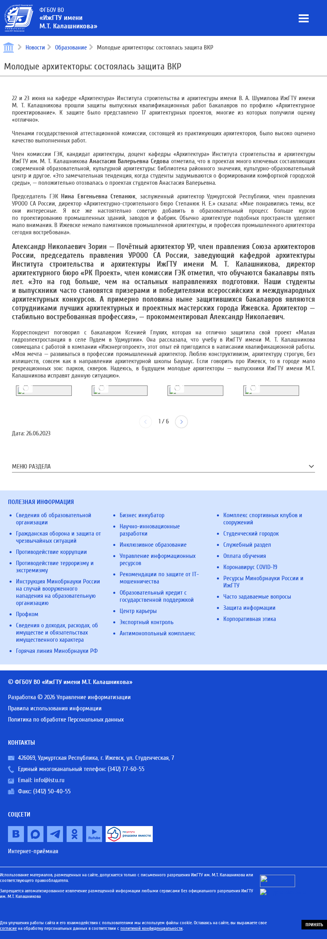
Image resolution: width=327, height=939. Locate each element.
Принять (314, 924)
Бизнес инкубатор (142, 515)
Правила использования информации (55, 708)
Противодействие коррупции (51, 551)
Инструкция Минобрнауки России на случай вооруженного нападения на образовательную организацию (58, 592)
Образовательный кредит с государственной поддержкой (157, 596)
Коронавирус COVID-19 (250, 567)
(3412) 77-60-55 (126, 769)
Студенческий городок (251, 533)
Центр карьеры (138, 611)
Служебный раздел (247, 544)
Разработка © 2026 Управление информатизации (69, 697)
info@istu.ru (49, 780)
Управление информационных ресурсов (157, 559)
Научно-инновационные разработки (150, 530)
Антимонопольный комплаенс (157, 633)
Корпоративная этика (249, 619)
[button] (181, 422)
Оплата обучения (244, 555)
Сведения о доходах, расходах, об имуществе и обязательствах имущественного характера (57, 632)
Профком (27, 614)
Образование (71, 47)
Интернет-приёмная (33, 851)
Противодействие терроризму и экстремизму (55, 566)
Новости (35, 47)
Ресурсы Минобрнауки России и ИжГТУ (263, 582)
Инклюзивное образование (153, 544)
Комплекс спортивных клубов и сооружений (262, 519)
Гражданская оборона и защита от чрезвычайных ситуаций (58, 537)
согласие (8, 928)
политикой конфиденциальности (151, 928)
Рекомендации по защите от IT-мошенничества (159, 578)
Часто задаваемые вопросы (257, 596)
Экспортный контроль (146, 622)
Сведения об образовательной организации (53, 519)
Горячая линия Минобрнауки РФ (57, 650)
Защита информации (249, 607)
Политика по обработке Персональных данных (66, 719)
